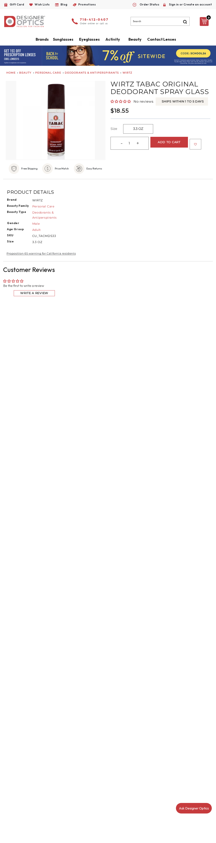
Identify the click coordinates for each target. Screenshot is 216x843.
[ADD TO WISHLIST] (195, 144)
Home (11, 72)
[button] (121, 101)
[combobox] (160, 21)
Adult (36, 230)
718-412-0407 (94, 20)
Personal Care (48, 72)
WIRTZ (127, 72)
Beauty (135, 39)
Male (36, 224)
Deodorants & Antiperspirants (92, 72)
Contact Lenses (161, 39)
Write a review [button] (34, 293)
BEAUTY (25, 72)
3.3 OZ (138, 129)
